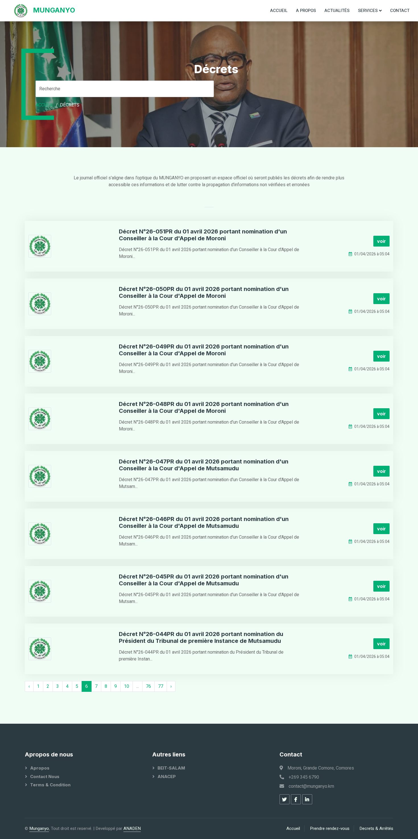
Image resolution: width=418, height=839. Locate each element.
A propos (306, 10)
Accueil (278, 10)
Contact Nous (44, 776)
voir (381, 241)
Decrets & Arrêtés (376, 828)
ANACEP (167, 776)
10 (126, 686)
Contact (399, 10)
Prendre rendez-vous (329, 828)
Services (368, 10)
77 (160, 686)
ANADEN (132, 828)
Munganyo (39, 828)
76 (148, 686)
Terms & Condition (50, 784)
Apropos (39, 768)
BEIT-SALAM (171, 768)
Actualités (336, 10)
